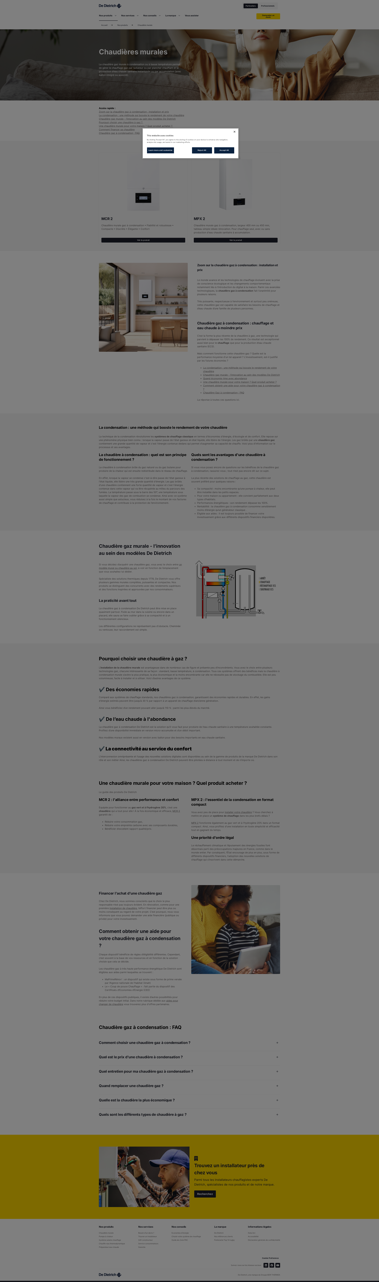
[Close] (234, 131)
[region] (190, 143)
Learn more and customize (160, 150)
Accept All (224, 150)
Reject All (202, 150)
